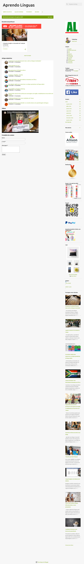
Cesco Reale (68, 283)
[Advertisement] (59, 39)
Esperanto (70, 55)
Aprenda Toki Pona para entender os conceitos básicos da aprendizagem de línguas (28, 102)
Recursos (37, 11)
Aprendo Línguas (19, 5)
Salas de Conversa (19, 11)
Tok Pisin (70, 61)
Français (70, 57)
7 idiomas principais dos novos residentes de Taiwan (21, 98)
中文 (69, 52)
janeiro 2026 (69, 120)
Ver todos (50, 17)
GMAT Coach (68, 286)
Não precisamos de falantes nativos (17, 70)
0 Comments (5, 48)
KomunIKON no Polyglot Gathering (16, 88)
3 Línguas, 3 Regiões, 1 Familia (15, 74)
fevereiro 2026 (69, 117)
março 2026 (69, 115)
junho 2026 (69, 108)
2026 (66, 101)
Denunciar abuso (69, 545)
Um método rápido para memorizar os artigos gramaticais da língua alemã (26, 84)
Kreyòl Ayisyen (71, 60)
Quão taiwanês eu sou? (13, 65)
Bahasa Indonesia (72, 50)
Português (70, 56)
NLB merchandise (73, 274)
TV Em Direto (29, 11)
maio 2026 (68, 111)
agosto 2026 (69, 104)
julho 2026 (68, 106)
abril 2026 (68, 113)
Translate (76, 70)
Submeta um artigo (7, 11)
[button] (25, 49)
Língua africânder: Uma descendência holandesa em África (22, 79)
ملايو (69, 51)
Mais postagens (27, 55)
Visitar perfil (74, 41)
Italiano (69, 59)
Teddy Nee (74, 39)
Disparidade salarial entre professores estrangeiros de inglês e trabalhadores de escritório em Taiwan (30, 94)
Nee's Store (73, 276)
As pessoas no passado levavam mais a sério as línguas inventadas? (24, 61)
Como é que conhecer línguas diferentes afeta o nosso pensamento (71, 505)
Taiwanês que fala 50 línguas (71, 456)
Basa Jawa (70, 62)
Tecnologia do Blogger (42, 562)
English (69, 49)
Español (70, 54)
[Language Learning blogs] (72, 179)
